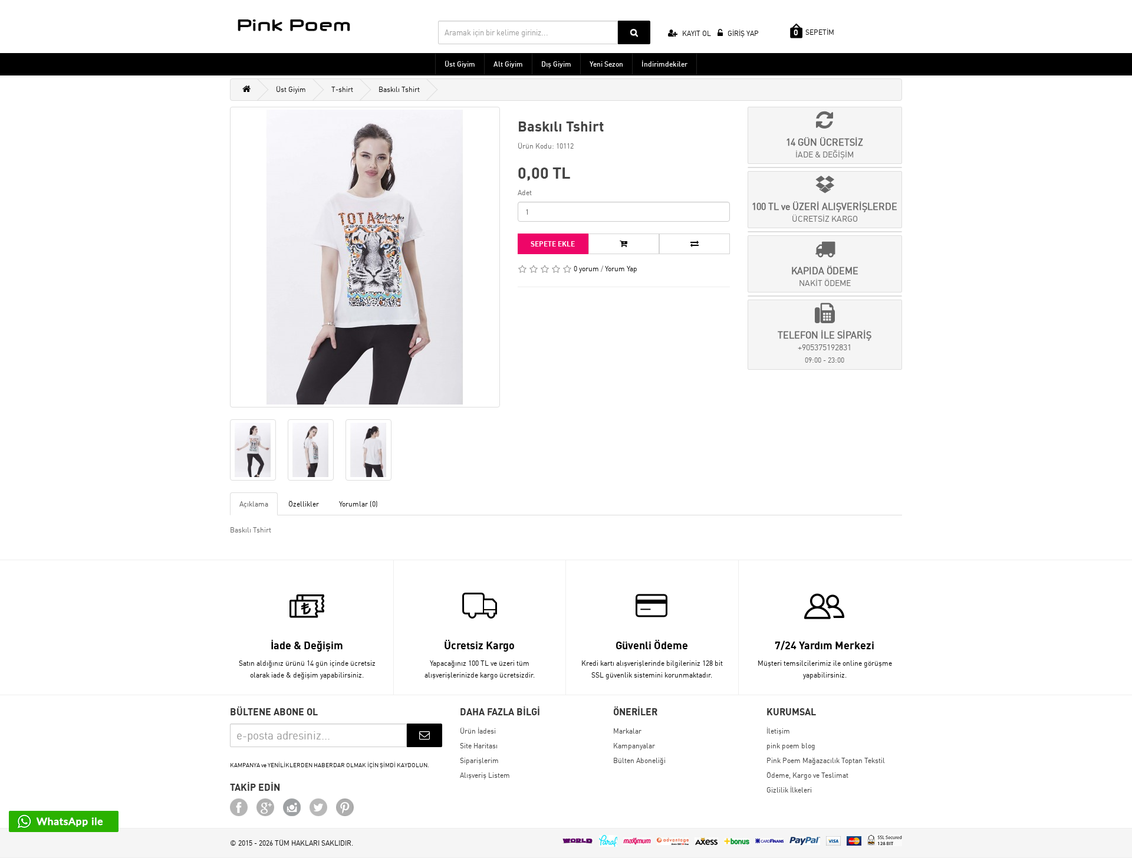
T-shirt (342, 89)
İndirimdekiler (664, 64)
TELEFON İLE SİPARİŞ (824, 346)
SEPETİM (814, 32)
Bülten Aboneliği (639, 760)
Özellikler (303, 503)
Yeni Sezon (606, 64)
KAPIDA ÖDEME (824, 276)
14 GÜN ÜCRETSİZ (824, 147)
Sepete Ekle (553, 243)
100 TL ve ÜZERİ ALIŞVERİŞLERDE (824, 211)
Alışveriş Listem (485, 775)
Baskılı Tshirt (399, 89)
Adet (525, 192)
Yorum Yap (621, 268)
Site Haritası (479, 745)
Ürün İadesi (478, 730)
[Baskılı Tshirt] (365, 257)
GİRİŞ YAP (742, 33)
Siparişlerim (479, 760)
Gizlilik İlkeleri (789, 789)
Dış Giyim (556, 64)
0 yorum (586, 268)
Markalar (627, 730)
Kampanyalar (634, 745)
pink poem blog (790, 745)
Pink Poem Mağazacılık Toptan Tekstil (825, 760)
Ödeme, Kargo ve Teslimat (807, 775)
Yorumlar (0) (358, 503)
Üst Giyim (460, 64)
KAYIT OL (695, 33)
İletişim (778, 730)
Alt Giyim (508, 64)
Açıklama (253, 503)
